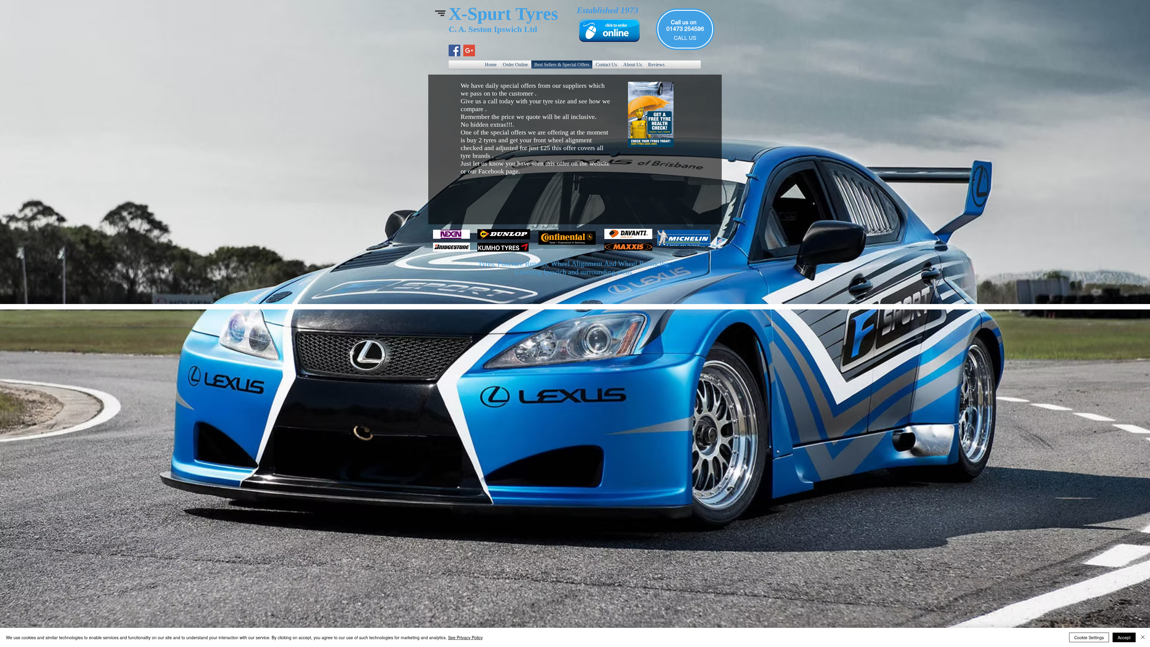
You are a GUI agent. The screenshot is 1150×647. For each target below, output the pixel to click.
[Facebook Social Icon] (454, 50)
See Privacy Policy (465, 637)
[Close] (1142, 637)
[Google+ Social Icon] (469, 50)
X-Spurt (480, 14)
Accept (1124, 637)
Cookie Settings (1089, 637)
